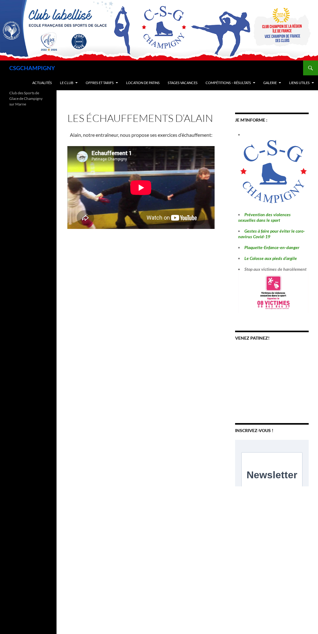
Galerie (270, 83)
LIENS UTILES (299, 83)
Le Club (66, 83)
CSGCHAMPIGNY (32, 68)
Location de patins (143, 83)
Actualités (42, 83)
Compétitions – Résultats (228, 83)
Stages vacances (183, 83)
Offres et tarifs (100, 83)
